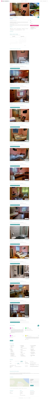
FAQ (20, 394)
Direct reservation (11, 18)
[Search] (27, 1)
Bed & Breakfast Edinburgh (32, 391)
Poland (11, 388)
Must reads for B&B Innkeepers (22, 395)
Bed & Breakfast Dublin (32, 392)
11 (23, 39)
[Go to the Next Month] (25, 36)
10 (22, 39)
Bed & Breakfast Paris (32, 394)
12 (24, 39)
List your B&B (21, 392)
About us (10, 392)
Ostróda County (20, 388)
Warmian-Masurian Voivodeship (15, 388)
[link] (5, 1)
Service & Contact (11, 391)
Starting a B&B (21, 393)
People (30, 22)
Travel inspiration (11, 393)
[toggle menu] (47, 1)
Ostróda (22, 388)
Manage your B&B (21, 391)
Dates (30, 20)
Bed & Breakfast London (32, 393)
